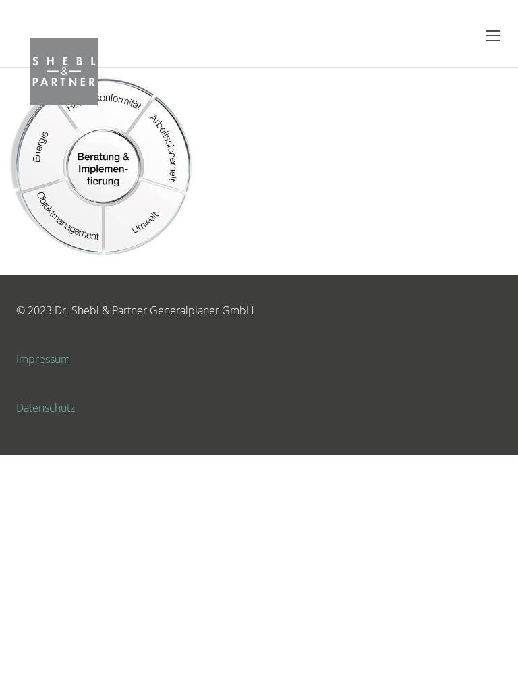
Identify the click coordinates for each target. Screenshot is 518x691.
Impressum (43, 359)
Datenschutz (45, 407)
